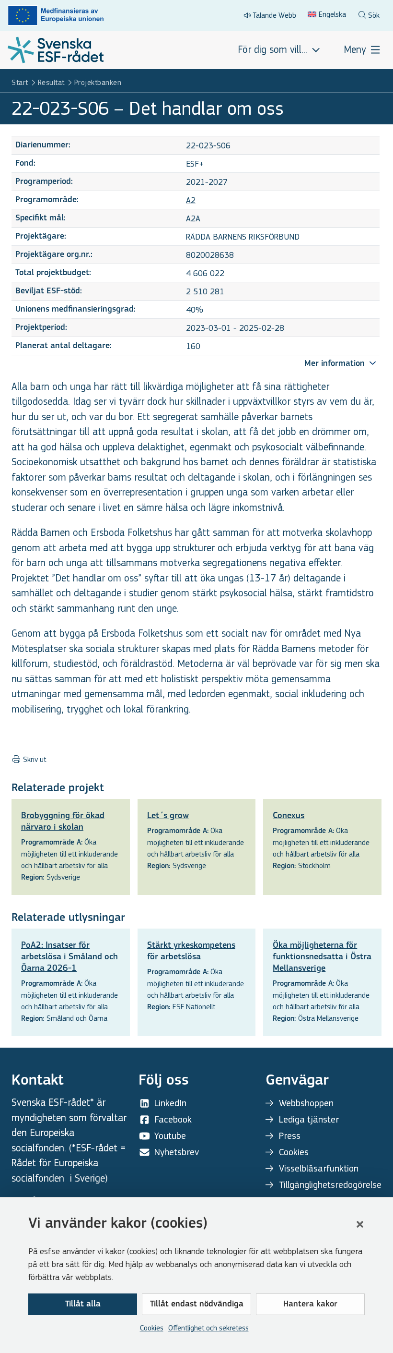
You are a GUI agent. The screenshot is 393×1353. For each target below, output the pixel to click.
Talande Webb (274, 15)
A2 (191, 200)
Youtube (170, 1135)
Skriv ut (33, 759)
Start (20, 82)
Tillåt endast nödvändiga (196, 1304)
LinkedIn (170, 1103)
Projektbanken (98, 82)
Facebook (173, 1119)
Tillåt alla (83, 1304)
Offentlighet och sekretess (208, 1327)
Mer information (335, 364)
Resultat (51, 82)
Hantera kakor (310, 1304)
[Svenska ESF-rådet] (56, 50)
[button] (360, 1224)
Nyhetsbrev (176, 1152)
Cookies (151, 1327)
